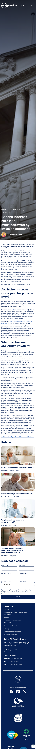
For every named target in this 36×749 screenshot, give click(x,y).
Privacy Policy (8, 623)
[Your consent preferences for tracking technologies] (33, 746)
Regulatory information (11, 626)
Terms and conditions (10, 634)
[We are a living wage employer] (12, 735)
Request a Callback (14, 650)
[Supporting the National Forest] (26, 735)
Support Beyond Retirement (12, 631)
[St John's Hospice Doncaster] (18, 702)
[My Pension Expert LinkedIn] (18, 692)
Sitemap (6, 629)
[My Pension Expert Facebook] (11, 692)
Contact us (7, 610)
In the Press (7, 213)
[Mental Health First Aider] (18, 718)
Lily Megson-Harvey (15, 234)
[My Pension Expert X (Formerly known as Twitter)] (25, 692)
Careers (6, 617)
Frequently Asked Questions (12, 620)
